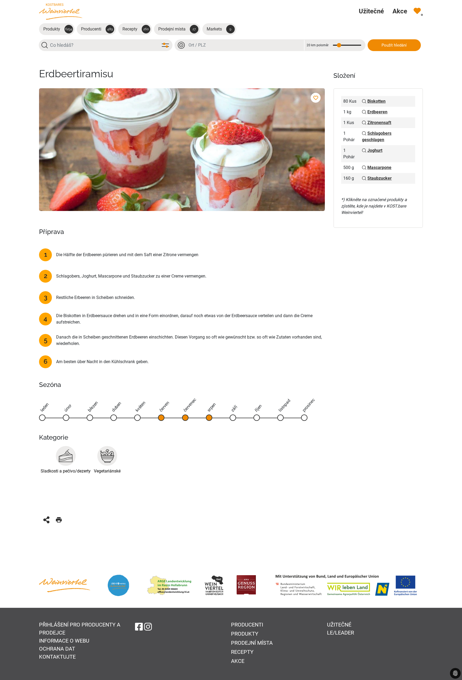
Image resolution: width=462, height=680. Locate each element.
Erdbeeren (377, 111)
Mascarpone (379, 167)
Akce (237, 661)
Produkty (57, 29)
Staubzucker (379, 178)
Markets (219, 29)
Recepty (135, 29)
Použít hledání (394, 45)
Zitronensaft (379, 122)
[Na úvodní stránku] (60, 11)
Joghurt (374, 150)
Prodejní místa (177, 29)
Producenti (97, 29)
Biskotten (376, 101)
